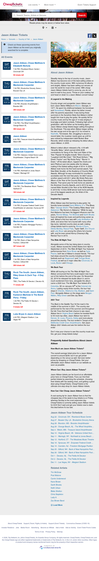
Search (81, 15)
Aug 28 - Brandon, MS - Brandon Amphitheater (70, 423)
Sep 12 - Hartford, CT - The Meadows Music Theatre (72, 439)
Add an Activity (70, 527)
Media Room (25, 527)
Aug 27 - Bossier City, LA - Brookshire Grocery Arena (72, 420)
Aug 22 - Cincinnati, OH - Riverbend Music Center (71, 417)
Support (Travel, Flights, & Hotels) (35, 523)
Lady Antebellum (84, 219)
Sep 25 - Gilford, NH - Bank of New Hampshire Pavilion (72, 449)
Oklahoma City (71, 290)
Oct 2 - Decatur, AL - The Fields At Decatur (68, 459)
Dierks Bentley (56, 228)
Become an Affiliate (47, 527)
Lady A (53, 497)
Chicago (69, 263)
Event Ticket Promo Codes (86, 527)
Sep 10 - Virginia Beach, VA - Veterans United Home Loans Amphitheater (72, 433)
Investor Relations (8, 527)
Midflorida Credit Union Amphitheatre (66, 322)
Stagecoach (69, 258)
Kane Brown (72, 251)
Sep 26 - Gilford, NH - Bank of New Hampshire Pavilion (72, 452)
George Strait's (62, 207)
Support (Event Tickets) (56, 523)
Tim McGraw (74, 214)
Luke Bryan (59, 231)
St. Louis (61, 318)
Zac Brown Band (57, 500)
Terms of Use (39, 532)
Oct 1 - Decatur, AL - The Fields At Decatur (68, 455)
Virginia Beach (68, 313)
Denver (54, 318)
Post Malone (56, 475)
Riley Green (62, 295)
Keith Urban (55, 488)
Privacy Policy (50, 532)
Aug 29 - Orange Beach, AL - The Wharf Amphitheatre (72, 426)
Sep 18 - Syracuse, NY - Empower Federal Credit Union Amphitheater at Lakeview (72, 443)
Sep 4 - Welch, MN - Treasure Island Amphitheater (71, 430)
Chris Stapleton (57, 494)
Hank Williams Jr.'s (77, 205)
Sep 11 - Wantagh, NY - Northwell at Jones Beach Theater (72, 436)
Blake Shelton (56, 491)
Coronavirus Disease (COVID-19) (78, 523)
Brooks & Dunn (82, 226)
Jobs (17, 527)
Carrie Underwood (58, 478)
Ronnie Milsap (62, 214)
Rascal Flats (68, 228)
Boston (59, 263)
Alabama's (55, 210)
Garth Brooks (89, 214)
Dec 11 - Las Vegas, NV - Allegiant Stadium (68, 462)
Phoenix (69, 318)
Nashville (54, 133)
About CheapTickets (15, 523)
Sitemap (60, 532)
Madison (81, 290)
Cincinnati (86, 260)
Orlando (61, 290)
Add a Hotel (60, 527)
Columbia (55, 286)
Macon (78, 105)
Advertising (35, 527)
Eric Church (89, 228)
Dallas (75, 318)
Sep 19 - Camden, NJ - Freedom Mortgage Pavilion (72, 446)
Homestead (59, 110)
